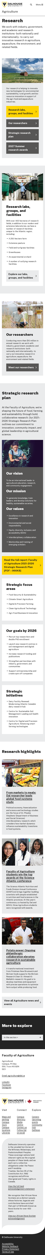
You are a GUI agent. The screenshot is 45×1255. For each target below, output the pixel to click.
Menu (38, 5)
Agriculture (10, 11)
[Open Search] (31, 5)
